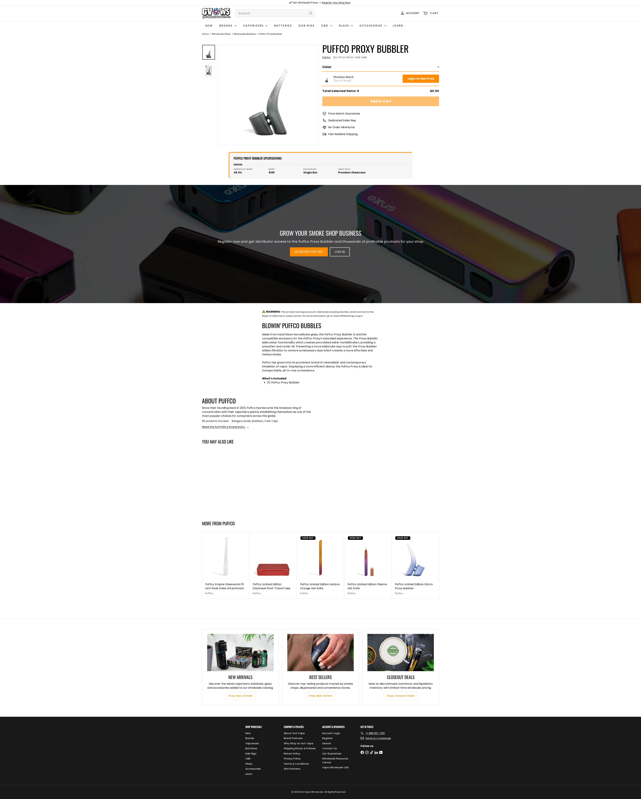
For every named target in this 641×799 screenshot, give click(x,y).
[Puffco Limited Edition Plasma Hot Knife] (368, 566)
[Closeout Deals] (400, 652)
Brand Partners (293, 738)
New (209, 26)
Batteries (283, 26)
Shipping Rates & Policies (300, 748)
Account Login (331, 733)
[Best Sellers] (320, 652)
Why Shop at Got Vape (298, 743)
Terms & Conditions (296, 763)
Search (326, 743)
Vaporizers (254, 26)
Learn (398, 26)
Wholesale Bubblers (245, 34)
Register (327, 738)
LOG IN (340, 252)
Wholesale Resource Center (335, 760)
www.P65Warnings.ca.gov (348, 315)
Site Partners (292, 768)
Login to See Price (421, 79)
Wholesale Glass (221, 34)
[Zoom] (268, 95)
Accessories (371, 26)
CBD (325, 26)
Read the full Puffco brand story (225, 427)
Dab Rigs (306, 26)
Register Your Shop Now (336, 2)
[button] (326, 78)
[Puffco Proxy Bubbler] (222, 481)
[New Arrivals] (240, 652)
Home (205, 34)
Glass (344, 26)
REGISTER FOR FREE (309, 252)
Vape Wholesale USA (335, 767)
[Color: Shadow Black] (208, 494)
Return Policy (292, 753)
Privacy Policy (292, 758)
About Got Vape (294, 733)
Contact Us (329, 748)
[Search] (311, 13)
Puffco (229, 523)
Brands (226, 26)
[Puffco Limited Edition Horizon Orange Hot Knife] (320, 566)
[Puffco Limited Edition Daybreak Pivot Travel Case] (273, 566)
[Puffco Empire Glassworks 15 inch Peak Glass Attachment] (225, 566)
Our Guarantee (331, 753)
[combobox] (275, 13)
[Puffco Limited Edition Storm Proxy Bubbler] (415, 566)
